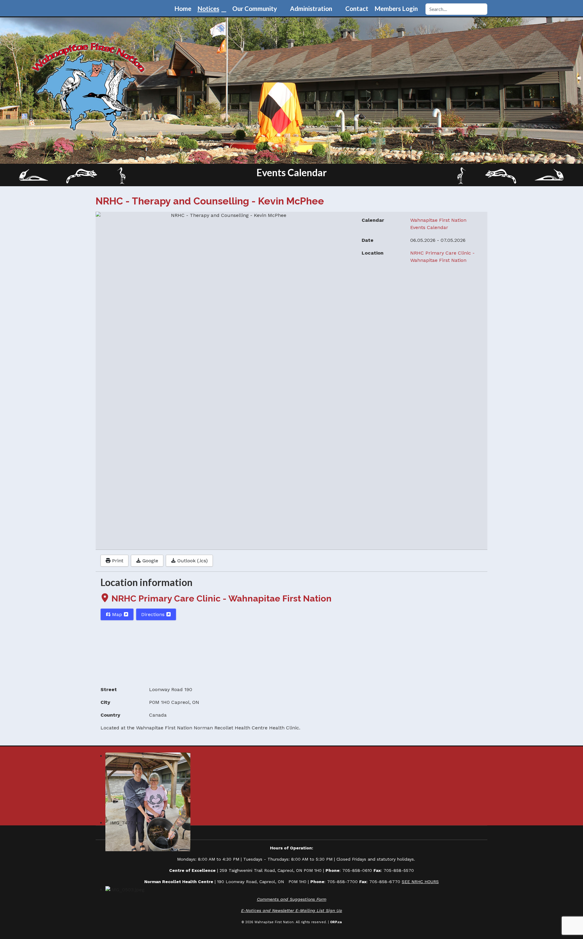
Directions (153, 614)
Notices (208, 8)
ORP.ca (336, 922)
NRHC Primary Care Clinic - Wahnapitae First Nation (221, 598)
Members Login (396, 8)
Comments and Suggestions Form (291, 899)
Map (117, 614)
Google (149, 561)
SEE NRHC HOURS (420, 881)
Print (117, 561)
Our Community (254, 8)
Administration (311, 8)
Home (182, 8)
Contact (356, 8)
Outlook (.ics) (192, 561)
